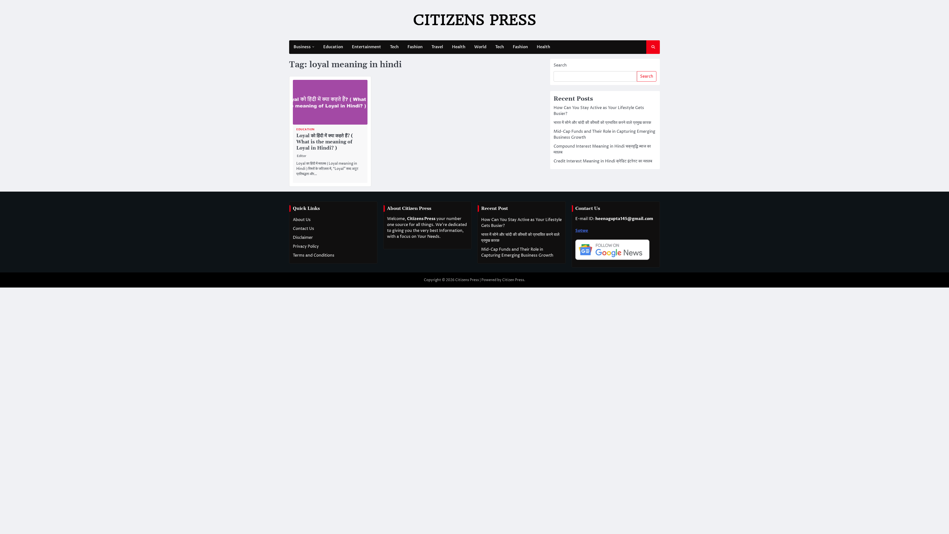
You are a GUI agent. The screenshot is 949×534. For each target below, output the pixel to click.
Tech (394, 47)
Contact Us (303, 228)
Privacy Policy (306, 246)
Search (560, 65)
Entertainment (366, 47)
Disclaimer (303, 237)
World (480, 47)
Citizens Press (474, 19)
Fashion (415, 47)
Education (333, 47)
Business (302, 47)
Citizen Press (513, 280)
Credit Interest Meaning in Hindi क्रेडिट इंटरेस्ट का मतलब (603, 161)
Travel (437, 47)
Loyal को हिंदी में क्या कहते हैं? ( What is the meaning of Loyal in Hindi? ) (324, 142)
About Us (302, 219)
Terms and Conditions (313, 255)
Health (458, 47)
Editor (301, 156)
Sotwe (581, 230)
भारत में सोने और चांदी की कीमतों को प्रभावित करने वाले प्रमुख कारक (602, 122)
